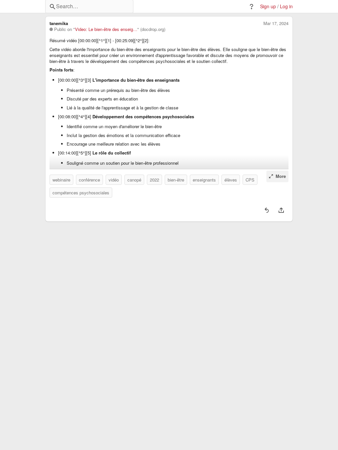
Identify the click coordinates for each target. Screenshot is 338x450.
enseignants (204, 180)
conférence (89, 180)
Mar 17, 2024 (275, 23)
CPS (250, 180)
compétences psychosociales (80, 192)
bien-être (176, 180)
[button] (251, 6)
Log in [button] (286, 6)
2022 (154, 180)
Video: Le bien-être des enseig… (106, 29)
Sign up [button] (268, 6)
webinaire (61, 180)
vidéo (114, 180)
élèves (230, 180)
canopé (134, 180)
